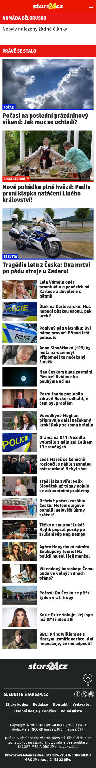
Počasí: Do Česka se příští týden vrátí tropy (65, 595)
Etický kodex (17, 704)
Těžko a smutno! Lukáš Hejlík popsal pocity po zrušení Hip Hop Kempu (62, 530)
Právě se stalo (19, 51)
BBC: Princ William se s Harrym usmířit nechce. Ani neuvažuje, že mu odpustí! (66, 639)
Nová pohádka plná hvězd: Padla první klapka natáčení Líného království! (46, 193)
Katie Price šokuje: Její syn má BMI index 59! (66, 617)
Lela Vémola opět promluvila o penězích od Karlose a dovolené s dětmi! (64, 289)
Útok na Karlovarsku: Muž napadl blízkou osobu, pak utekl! (65, 311)
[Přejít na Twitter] (84, 694)
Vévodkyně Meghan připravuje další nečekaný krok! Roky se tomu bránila (66, 420)
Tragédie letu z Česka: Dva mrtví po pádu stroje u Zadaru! (46, 268)
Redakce (40, 704)
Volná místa (71, 711)
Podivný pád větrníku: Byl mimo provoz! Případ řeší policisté (65, 333)
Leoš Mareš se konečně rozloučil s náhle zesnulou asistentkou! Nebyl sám (65, 464)
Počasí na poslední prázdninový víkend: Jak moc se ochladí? (45, 119)
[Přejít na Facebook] (77, 694)
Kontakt (60, 704)
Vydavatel (82, 704)
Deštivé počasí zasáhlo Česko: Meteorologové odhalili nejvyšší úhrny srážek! (62, 508)
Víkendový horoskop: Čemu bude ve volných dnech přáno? (66, 573)
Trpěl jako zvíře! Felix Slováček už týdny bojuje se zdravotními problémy (64, 486)
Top (88, 685)
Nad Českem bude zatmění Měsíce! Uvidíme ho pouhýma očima (65, 377)
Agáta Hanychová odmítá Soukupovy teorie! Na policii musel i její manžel (64, 551)
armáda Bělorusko (24, 18)
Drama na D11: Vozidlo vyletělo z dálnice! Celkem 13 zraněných (66, 442)
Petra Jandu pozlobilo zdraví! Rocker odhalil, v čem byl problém (63, 399)
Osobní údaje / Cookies (35, 711)
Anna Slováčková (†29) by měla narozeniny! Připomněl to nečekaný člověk (65, 355)
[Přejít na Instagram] (91, 694)
